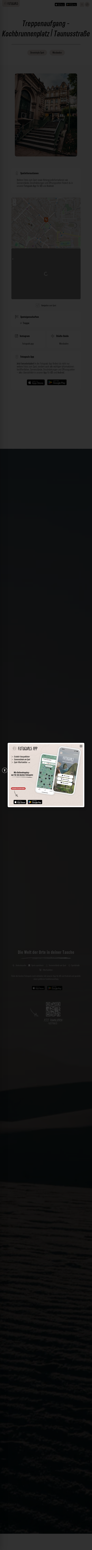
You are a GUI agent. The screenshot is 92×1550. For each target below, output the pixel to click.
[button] (81, 746)
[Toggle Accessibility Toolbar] (5, 770)
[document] (46, 775)
